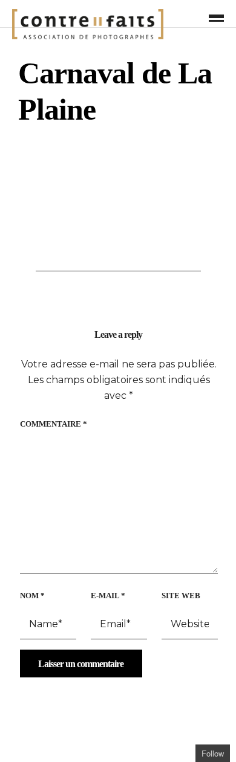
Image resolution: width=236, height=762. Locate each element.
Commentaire (53, 423)
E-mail (108, 595)
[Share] (196, 17)
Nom (32, 595)
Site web (181, 595)
